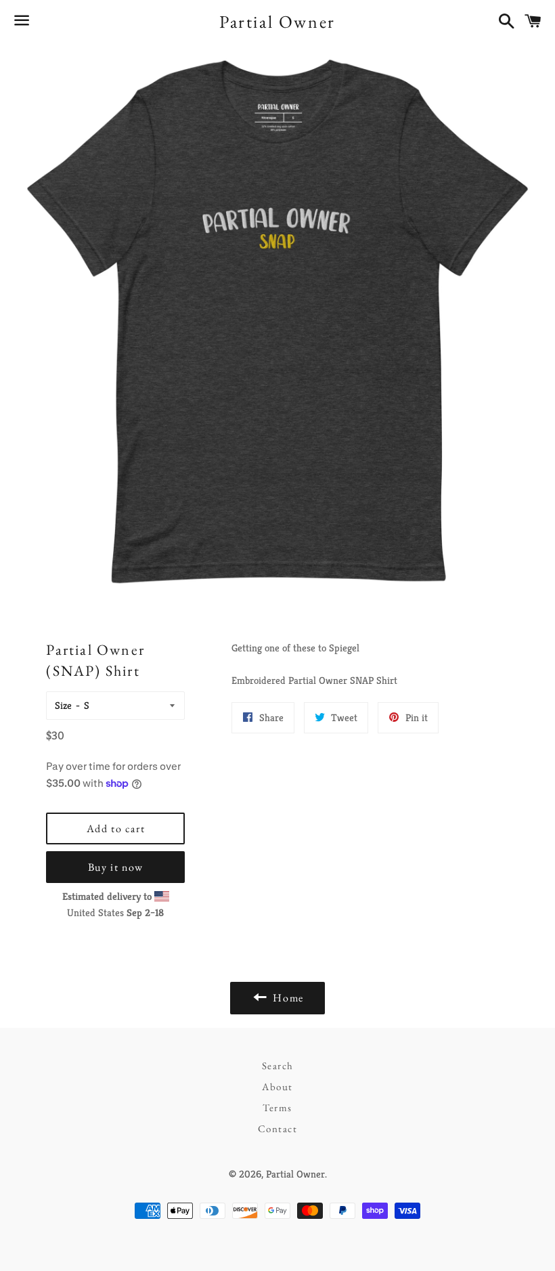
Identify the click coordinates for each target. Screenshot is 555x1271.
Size (63, 705)
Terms (277, 1107)
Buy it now (115, 867)
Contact (278, 1128)
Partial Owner (277, 21)
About (277, 1086)
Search (278, 1065)
